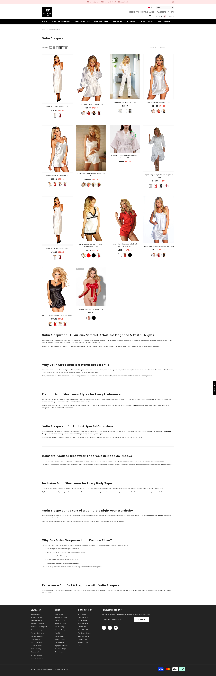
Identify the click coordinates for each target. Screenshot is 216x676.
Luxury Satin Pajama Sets (125, 102)
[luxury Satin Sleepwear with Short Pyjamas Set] (91, 218)
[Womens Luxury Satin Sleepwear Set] (158, 219)
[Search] (165, 7)
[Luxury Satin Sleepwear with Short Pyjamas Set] (125, 218)
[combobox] (163, 7)
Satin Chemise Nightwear (158, 102)
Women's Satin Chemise (57, 175)
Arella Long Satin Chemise (57, 107)
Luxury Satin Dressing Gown (91, 104)
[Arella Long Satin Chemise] (57, 79)
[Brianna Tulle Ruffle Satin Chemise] (57, 289)
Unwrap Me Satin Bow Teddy (91, 309)
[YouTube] (116, 628)
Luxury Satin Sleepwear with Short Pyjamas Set (125, 245)
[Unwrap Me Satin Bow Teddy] (91, 286)
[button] (50, 47)
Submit (141, 619)
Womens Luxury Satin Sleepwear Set (159, 246)
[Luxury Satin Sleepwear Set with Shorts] (91, 148)
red (60, 115)
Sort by (153, 48)
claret (99, 113)
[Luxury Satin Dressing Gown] (91, 77)
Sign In (171, 16)
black (93, 113)
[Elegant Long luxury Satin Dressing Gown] (158, 148)
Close (173, 2)
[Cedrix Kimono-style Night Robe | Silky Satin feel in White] (125, 139)
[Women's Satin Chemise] (57, 149)
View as (45, 48)
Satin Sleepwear (54, 30)
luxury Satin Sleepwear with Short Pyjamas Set (91, 245)
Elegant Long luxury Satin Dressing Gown (158, 176)
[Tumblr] (110, 628)
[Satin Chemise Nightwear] (158, 76)
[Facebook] (104, 628)
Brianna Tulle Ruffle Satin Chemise (57, 315)
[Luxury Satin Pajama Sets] (125, 76)
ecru (55, 115)
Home (44, 30)
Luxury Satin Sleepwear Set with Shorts (91, 174)
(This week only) (123, 2)
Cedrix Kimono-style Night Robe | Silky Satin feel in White (124, 156)
